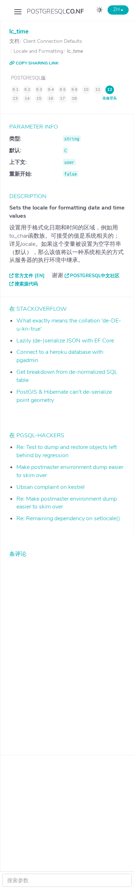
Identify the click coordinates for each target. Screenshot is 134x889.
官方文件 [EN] (30, 276)
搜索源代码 (26, 284)
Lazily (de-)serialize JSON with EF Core (65, 341)
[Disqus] (67, 651)
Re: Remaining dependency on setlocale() (68, 518)
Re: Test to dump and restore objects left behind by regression (66, 451)
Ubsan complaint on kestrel (50, 487)
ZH (117, 9)
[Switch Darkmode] (99, 11)
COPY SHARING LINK (37, 63)
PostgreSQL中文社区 (94, 276)
